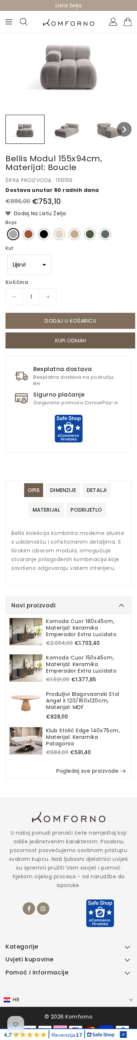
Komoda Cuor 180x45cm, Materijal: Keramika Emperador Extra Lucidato (81, 628)
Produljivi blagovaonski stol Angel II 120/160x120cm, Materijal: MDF (82, 700)
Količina (16, 282)
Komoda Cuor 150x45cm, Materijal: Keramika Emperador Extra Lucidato (81, 664)
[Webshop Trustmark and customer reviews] (68, 428)
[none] (25, 129)
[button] (29, 265)
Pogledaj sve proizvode (87, 771)
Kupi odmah (70, 341)
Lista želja (69, 5)
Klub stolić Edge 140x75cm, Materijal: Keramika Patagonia (83, 737)
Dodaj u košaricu (70, 320)
